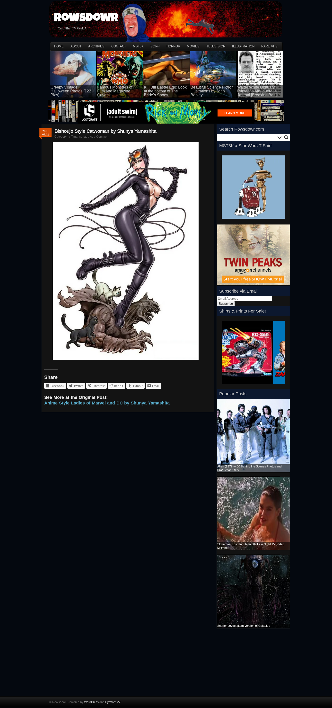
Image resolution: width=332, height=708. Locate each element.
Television (215, 46)
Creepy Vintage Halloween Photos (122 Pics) (71, 91)
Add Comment (99, 136)
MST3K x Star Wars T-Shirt (245, 145)
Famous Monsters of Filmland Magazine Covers (114, 91)
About (75, 46)
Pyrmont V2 (113, 702)
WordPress (91, 702)
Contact (118, 46)
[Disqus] (128, 480)
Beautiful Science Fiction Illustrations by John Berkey (212, 91)
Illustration (243, 46)
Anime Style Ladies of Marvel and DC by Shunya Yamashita (107, 403)
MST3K (138, 46)
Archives (96, 46)
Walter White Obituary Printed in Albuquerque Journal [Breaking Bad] (257, 91)
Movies (193, 46)
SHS (224, 385)
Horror (173, 46)
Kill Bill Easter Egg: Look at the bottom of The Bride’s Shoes (165, 91)
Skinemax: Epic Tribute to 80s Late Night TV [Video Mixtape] (250, 546)
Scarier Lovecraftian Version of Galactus (243, 625)
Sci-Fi (155, 46)
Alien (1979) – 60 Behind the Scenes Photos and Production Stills (249, 468)
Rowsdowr (86, 18)
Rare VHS (269, 46)
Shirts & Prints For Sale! (242, 311)
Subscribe (226, 303)
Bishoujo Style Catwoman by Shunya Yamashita (105, 131)
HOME (59, 46)
